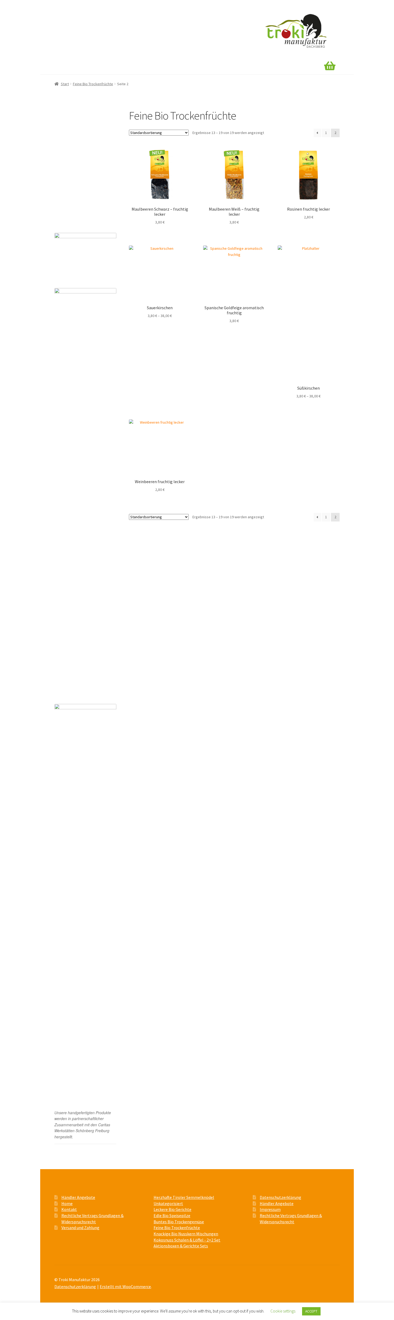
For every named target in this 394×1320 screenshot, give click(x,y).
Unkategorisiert (168, 1203)
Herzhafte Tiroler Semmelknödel (83, 123)
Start (65, 83)
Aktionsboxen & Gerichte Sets (82, 178)
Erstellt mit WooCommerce (125, 1286)
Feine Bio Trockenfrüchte (93, 83)
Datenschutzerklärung (280, 1197)
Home (64, 66)
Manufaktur (133, 66)
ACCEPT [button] (311, 1311)
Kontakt (192, 66)
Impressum (270, 1209)
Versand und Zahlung (78, 213)
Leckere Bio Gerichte (75, 113)
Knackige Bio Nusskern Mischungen (77, 166)
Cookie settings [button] (282, 1311)
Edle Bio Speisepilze (74, 133)
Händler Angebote (96, 66)
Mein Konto (164, 66)
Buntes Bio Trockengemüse (80, 143)
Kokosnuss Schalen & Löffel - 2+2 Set (187, 1240)
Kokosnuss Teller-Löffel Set (80, 188)
